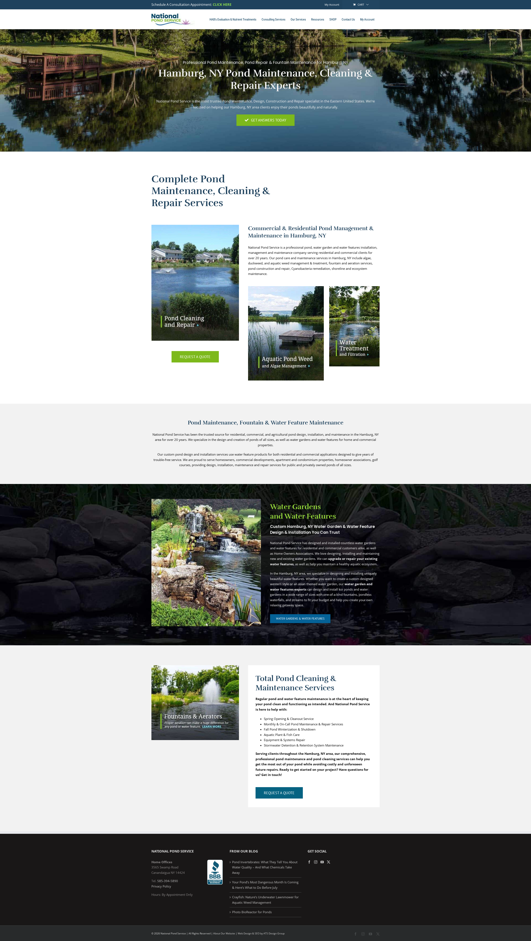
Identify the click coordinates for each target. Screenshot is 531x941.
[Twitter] (328, 862)
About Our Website (224, 933)
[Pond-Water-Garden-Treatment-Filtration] (354, 288)
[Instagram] (315, 862)
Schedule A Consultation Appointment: (181, 4)
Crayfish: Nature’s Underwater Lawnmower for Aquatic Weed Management (265, 900)
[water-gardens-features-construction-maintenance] (206, 500)
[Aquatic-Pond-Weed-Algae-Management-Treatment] (286, 288)
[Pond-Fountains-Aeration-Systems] (195, 667)
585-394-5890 (167, 881)
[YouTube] (322, 862)
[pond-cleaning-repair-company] (195, 226)
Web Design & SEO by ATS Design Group (261, 933)
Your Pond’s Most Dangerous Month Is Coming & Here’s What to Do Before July (265, 885)
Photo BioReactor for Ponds (252, 912)
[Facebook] (309, 862)
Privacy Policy (161, 886)
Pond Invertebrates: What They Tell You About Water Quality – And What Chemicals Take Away (264, 867)
